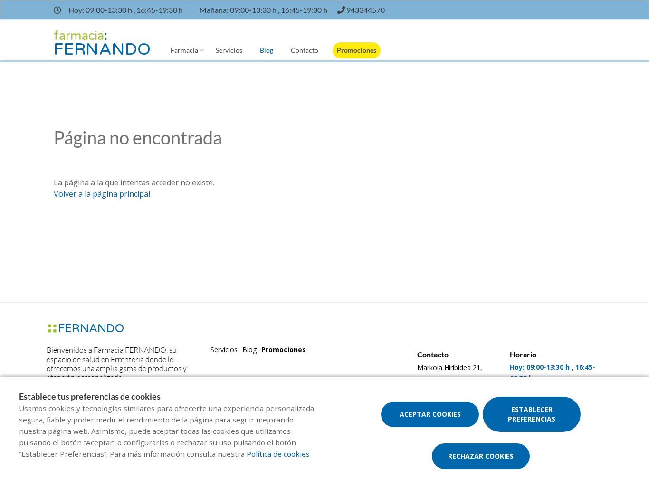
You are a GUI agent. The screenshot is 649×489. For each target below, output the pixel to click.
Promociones (356, 50)
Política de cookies (278, 454)
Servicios (229, 50)
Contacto (304, 50)
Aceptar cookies (430, 414)
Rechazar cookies (481, 455)
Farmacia (184, 50)
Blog (266, 50)
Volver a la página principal (102, 194)
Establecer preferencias (531, 414)
